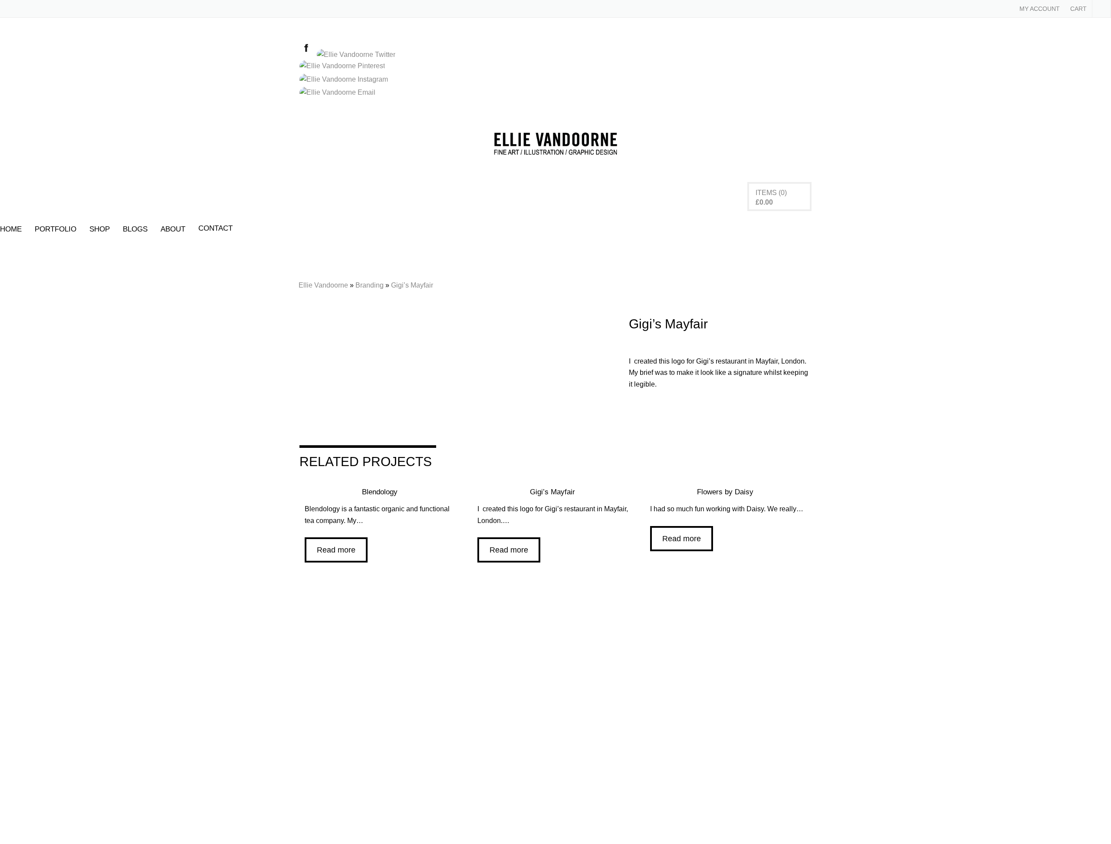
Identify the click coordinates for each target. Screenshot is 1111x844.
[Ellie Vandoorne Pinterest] (343, 66)
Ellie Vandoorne (323, 285)
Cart (1078, 8)
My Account (1039, 8)
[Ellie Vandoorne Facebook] (308, 54)
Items (766, 192)
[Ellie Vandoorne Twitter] (358, 54)
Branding (369, 285)
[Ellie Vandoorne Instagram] (345, 79)
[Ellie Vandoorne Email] (339, 92)
